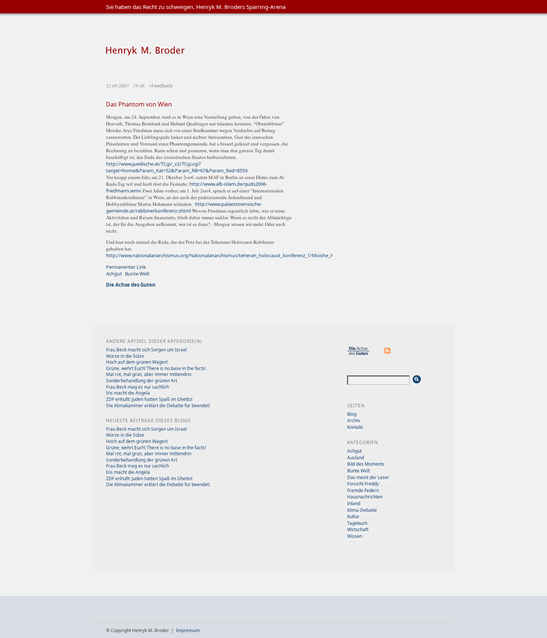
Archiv (353, 420)
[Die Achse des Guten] (362, 354)
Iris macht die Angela (128, 393)
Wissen (354, 536)
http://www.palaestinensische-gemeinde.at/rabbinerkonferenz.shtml (184, 207)
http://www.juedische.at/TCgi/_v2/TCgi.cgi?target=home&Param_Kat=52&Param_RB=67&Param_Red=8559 (176, 167)
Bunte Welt (137, 273)
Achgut (114, 273)
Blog (351, 414)
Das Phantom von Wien (139, 104)
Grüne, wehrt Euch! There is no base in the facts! (156, 368)
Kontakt (355, 427)
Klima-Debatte (362, 510)
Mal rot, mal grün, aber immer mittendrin (148, 374)
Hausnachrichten (365, 497)
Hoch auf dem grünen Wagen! (137, 362)
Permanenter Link (126, 267)
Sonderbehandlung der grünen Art (141, 380)
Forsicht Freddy (363, 484)
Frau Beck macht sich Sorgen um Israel (146, 350)
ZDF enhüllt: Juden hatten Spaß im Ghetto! (149, 399)
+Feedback (161, 85)
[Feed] (388, 354)
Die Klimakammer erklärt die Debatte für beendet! (158, 405)
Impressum (188, 630)
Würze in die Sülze (125, 356)
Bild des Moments (365, 464)
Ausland (355, 457)
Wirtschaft (357, 529)
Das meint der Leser (368, 477)
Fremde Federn (363, 490)
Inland (353, 503)
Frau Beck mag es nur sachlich (137, 387)
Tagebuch (357, 523)
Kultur (353, 516)
